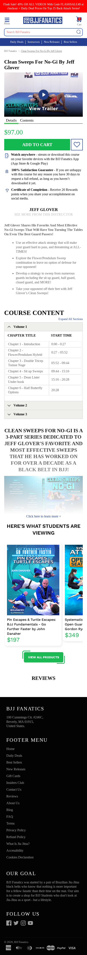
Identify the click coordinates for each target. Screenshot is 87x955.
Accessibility (14, 850)
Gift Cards (13, 776)
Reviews (12, 796)
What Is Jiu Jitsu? (18, 844)
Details (11, 120)
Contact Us (13, 789)
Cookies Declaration (20, 857)
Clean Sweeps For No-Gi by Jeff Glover (41, 51)
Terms (10, 823)
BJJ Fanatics (10, 51)
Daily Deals (16, 41)
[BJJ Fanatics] (43, 21)
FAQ (9, 816)
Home (10, 749)
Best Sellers (70, 41)
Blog (9, 810)
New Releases (52, 41)
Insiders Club (15, 783)
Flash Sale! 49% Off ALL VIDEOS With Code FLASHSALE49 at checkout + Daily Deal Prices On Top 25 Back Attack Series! (43, 6)
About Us (12, 803)
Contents (27, 120)
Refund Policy (16, 837)
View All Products (43, 657)
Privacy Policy (16, 830)
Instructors (34, 41)
